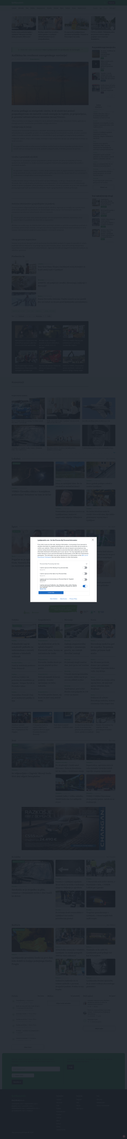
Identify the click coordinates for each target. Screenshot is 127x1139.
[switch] (85, 567)
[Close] (93, 540)
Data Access (63, 598)
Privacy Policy (73, 598)
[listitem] (63, 564)
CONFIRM (51, 592)
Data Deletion (53, 598)
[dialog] (63, 569)
